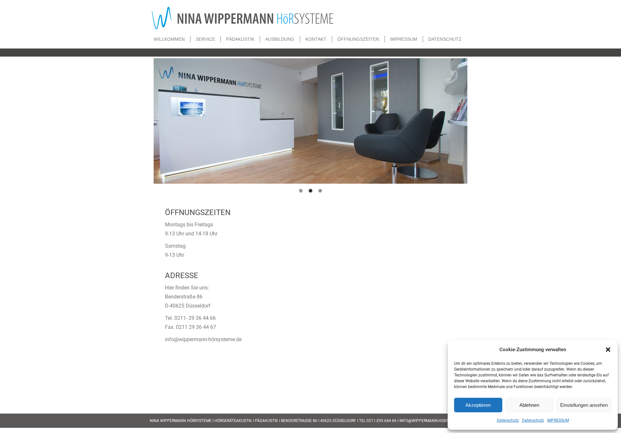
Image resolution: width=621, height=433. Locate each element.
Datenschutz (508, 420)
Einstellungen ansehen (584, 405)
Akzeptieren (478, 405)
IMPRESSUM (558, 420)
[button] (608, 349)
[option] (310, 121)
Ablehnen (529, 405)
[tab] (301, 190)
